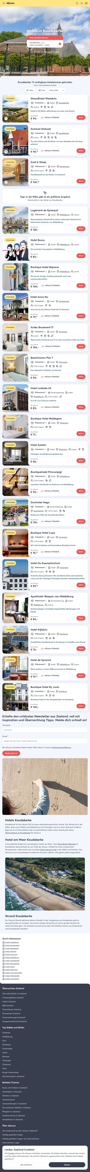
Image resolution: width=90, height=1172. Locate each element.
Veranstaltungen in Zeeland (14, 1103)
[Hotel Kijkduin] (16, 640)
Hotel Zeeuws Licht (48, 849)
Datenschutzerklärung (61, 747)
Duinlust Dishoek (41, 128)
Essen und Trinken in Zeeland (14, 1088)
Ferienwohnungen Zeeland (13, 1017)
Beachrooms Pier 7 (42, 357)
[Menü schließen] (4, 3)
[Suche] (77, 3)
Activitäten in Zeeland (11, 1091)
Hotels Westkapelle (12, 976)
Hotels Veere (10, 967)
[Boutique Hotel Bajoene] (16, 276)
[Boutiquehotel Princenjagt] (16, 482)
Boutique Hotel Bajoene (45, 267)
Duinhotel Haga (40, 502)
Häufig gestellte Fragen (12, 1135)
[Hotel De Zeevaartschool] (16, 574)
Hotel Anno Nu (39, 297)
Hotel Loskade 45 (41, 388)
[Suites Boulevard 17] (16, 337)
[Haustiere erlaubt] (45, 137)
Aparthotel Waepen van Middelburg (52, 596)
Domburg (64, 634)
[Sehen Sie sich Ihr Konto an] (82, 3)
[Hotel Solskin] (16, 453)
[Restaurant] (41, 107)
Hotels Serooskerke (12, 964)
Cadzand (6, 1064)
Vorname (6, 725)
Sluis (4, 1040)
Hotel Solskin (38, 445)
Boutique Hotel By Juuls (45, 687)
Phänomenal (38, 166)
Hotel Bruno (38, 240)
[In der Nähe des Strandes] (45, 107)
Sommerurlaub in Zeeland (13, 1115)
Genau (67, 1165)
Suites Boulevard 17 (42, 327)
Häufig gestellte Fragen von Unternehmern (20, 1139)
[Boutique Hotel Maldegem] (16, 426)
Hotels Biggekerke (12, 948)
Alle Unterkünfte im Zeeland (14, 993)
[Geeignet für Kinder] (55, 137)
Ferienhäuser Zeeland (11, 1009)
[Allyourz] (10, 3)
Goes (4, 1068)
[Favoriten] (6, 118)
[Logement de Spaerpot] (16, 220)
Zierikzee (6, 1032)
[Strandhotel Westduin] (16, 108)
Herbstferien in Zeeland (12, 1119)
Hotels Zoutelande (12, 979)
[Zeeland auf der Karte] (86, 3)
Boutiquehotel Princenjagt (46, 472)
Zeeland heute (8, 1099)
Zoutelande (38, 511)
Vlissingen (63, 332)
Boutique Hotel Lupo (43, 532)
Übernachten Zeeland (13, 988)
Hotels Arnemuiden (12, 945)
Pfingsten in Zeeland (11, 1111)
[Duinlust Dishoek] (16, 140)
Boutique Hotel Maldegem (46, 418)
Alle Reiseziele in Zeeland (13, 1076)
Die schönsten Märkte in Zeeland (16, 1107)
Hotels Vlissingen (11, 970)
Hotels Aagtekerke (12, 942)
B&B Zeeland (7, 1005)
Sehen (81, 117)
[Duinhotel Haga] (16, 512)
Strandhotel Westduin (44, 98)
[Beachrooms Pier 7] (16, 368)
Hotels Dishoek (10, 951)
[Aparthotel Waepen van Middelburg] (16, 607)
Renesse (5, 1056)
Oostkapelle (64, 301)
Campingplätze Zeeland (13, 997)
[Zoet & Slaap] (16, 172)
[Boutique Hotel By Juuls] (16, 697)
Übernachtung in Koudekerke (17, 833)
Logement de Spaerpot (44, 210)
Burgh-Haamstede (10, 1072)
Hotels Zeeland (8, 1001)
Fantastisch (37, 103)
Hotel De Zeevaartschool (45, 563)
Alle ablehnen (26, 1165)
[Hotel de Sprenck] (16, 668)
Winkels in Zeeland (10, 1095)
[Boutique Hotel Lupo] (16, 543)
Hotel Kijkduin (39, 629)
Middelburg (65, 215)
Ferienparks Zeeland (11, 1013)
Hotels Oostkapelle (12, 961)
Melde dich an (11, 753)
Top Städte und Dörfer (13, 1027)
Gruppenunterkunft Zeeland (14, 1021)
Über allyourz (9, 1125)
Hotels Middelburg (12, 957)
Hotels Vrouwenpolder (13, 973)
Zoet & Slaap (38, 162)
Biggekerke (64, 166)
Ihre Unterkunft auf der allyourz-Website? (20, 1131)
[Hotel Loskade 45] (16, 398)
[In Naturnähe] (48, 107)
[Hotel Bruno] (16, 248)
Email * (5, 736)
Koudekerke (64, 103)
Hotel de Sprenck (41, 660)
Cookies (11, 1153)
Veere (4, 1052)
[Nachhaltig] (52, 107)
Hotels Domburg (11, 954)
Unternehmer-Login (10, 1142)
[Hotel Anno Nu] (16, 307)
